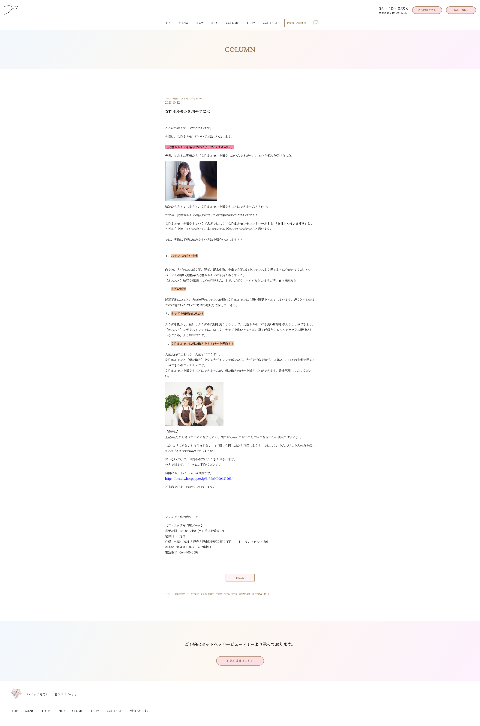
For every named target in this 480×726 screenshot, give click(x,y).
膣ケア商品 (257, 593)
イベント (169, 593)
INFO (214, 23)
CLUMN (78, 711)
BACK (240, 578)
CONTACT (270, 23)
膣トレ (267, 593)
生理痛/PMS (244, 593)
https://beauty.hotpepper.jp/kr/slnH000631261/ (198, 478)
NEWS (251, 23)
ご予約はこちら (427, 10)
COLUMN (233, 23)
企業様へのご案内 (296, 22)
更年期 (234, 593)
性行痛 (227, 593)
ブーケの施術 (193, 593)
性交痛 (219, 593)
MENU (183, 23)
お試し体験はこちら (240, 661)
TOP (168, 23)
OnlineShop (461, 10)
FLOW (200, 23)
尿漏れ (211, 593)
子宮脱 (203, 593)
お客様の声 (180, 593)
